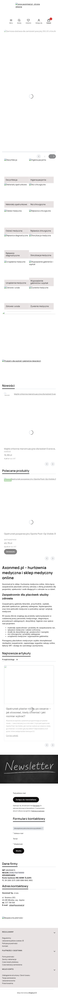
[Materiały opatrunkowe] (16, 195)
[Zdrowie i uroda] (16, 297)
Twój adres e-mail (19, 793)
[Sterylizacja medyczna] (41, 246)
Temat (15, 839)
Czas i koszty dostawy (10, 962)
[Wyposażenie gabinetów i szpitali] (41, 273)
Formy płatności (8, 957)
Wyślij (18, 851)
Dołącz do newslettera (26, 799)
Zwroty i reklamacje (9, 959)
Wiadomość (18, 844)
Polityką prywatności (37, 811)
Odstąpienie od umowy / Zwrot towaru (16, 975)
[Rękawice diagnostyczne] (16, 246)
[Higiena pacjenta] (41, 171)
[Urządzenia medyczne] (16, 273)
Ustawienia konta (8, 981)
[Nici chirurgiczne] (41, 195)
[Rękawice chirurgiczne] (41, 221)
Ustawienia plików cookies (12, 941)
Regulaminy (6, 938)
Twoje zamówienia (9, 978)
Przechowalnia (7, 983)
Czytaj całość (12, 735)
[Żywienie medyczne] (41, 297)
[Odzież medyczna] (16, 221)
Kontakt (5, 946)
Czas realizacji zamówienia (12, 965)
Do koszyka (10, 551)
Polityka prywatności (10, 943)
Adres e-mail (18, 833)
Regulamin (36, 805)
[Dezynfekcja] (16, 171)
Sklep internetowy (26, 993)
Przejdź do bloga (8, 659)
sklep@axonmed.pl (16, 905)
